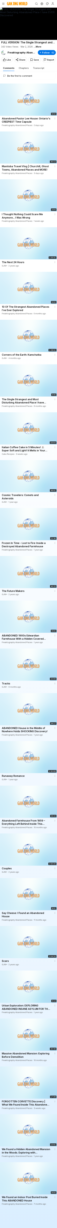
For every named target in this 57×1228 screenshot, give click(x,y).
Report (50, 59)
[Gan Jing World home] (17, 3)
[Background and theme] (47, 3)
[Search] (36, 3)
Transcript (38, 68)
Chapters (24, 68)
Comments (8, 68)
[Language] (41, 3)
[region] (28, 24)
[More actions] (55, 118)
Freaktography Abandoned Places (21, 52)
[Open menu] (3, 3)
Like (9, 59)
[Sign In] (52, 3)
